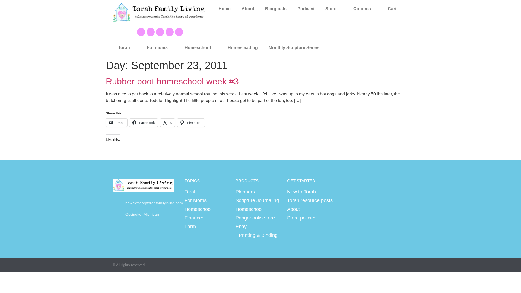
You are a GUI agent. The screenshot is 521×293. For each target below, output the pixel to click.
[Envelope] (179, 32)
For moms (157, 47)
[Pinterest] (160, 32)
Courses (362, 9)
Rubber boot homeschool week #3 (172, 81)
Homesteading (243, 47)
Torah (124, 47)
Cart (392, 9)
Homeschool (198, 47)
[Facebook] (141, 32)
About (248, 9)
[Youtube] (151, 32)
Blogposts (276, 9)
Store (330, 9)
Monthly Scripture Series (294, 47)
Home (224, 9)
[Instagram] (170, 32)
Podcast (305, 9)
